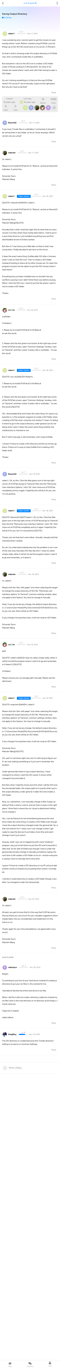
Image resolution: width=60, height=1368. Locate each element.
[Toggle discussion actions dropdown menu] (57, 3)
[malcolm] (36, 107)
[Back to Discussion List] (3, 3)
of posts (29, 3)
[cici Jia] (42, 107)
